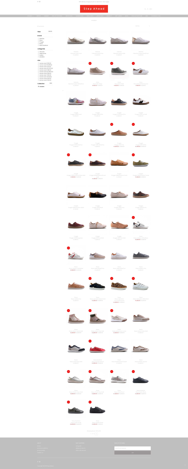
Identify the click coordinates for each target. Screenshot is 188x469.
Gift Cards (118, 16)
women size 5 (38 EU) (45, 70)
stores (39, 446)
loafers (41, 55)
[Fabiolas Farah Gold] (76, 40)
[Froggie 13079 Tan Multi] (119, 225)
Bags (126, 16)
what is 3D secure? (81, 450)
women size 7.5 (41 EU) (45, 77)
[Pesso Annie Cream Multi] (141, 318)
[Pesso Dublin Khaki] (76, 410)
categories (41, 49)
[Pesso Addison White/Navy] (141, 225)
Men (147, 16)
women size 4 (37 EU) (45, 66)
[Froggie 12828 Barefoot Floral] (119, 162)
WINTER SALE (69, 16)
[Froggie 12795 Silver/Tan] (76, 132)
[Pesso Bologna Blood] (97, 349)
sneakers (42, 57)
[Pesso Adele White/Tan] (119, 255)
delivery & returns (80, 448)
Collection (41, 84)
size (39, 60)
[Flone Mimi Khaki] (119, 71)
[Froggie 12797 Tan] (119, 132)
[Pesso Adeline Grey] (141, 255)
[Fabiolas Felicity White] (119, 40)
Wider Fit (109, 16)
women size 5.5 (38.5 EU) (46, 71)
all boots (41, 52)
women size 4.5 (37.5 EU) (46, 68)
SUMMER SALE (79, 16)
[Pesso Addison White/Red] (76, 255)
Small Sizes (90, 16)
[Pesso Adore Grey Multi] (97, 318)
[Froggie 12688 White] (97, 101)
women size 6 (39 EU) (45, 73)
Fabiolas (41, 38)
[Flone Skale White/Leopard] (141, 71)
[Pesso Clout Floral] (119, 379)
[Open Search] (145, 9)
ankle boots (42, 53)
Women (29, 16)
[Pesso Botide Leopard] (141, 349)
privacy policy (41, 450)
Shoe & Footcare (136, 16)
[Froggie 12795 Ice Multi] (141, 101)
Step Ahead (50, 466)
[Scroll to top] (185, 464)
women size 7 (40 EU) (45, 75)
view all (50, 31)
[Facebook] (38, 2)
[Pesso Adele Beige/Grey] (97, 255)
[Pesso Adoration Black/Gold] (97, 286)
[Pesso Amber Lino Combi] (119, 318)
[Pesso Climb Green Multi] (76, 379)
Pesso (41, 43)
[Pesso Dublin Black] (141, 379)
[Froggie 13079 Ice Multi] (97, 225)
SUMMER (46, 16)
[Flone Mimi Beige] (97, 71)
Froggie (41, 42)
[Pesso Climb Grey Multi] (97, 379)
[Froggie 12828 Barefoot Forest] (141, 162)
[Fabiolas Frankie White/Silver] (76, 71)
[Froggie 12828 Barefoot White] (76, 194)
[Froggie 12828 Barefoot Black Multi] (76, 162)
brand (40, 36)
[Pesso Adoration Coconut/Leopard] (119, 286)
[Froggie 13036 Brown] (141, 194)
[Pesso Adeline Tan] (76, 286)
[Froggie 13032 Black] (97, 194)
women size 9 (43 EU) (45, 80)
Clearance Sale (156, 16)
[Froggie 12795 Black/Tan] (119, 101)
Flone (40, 40)
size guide (78, 446)
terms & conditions (42, 448)
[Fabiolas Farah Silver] (97, 40)
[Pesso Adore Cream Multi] (76, 318)
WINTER (39, 16)
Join (132, 452)
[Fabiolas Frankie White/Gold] (141, 40)
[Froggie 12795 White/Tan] (97, 132)
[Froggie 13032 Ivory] (119, 194)
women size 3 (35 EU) (45, 63)
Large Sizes (99, 16)
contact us (40, 452)
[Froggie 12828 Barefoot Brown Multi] (97, 162)
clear (51, 83)
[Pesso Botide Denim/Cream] (119, 349)
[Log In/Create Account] (147, 9)
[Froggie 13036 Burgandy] (76, 225)
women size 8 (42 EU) (45, 78)
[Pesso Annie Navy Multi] (76, 349)
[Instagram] (40, 2)
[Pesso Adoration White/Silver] (141, 286)
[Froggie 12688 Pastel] (76, 101)
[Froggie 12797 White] (141, 132)
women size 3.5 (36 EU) (45, 65)
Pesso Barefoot (43, 45)
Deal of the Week (57, 16)
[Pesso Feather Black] (97, 410)
